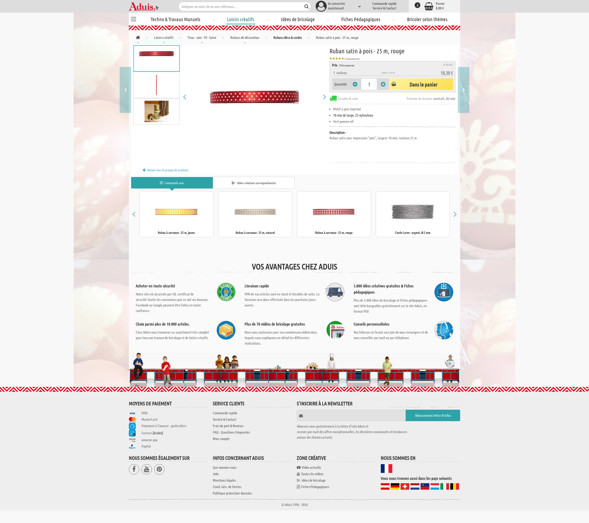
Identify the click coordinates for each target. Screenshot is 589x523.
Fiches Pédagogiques (360, 19)
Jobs (216, 474)
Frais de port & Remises (228, 425)
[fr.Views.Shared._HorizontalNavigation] (138, 38)
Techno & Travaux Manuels (175, 19)
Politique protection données (232, 493)
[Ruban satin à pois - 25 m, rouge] (254, 97)
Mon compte (221, 438)
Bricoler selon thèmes (427, 19)
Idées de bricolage (298, 19)
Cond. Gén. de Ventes (227, 486)
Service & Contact (384, 8)
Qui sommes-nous (225, 467)
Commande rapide (384, 3)
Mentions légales (224, 480)
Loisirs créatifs (240, 19)
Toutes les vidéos (312, 474)
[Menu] (133, 18)
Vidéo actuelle (311, 467)
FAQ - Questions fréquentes (231, 432)
